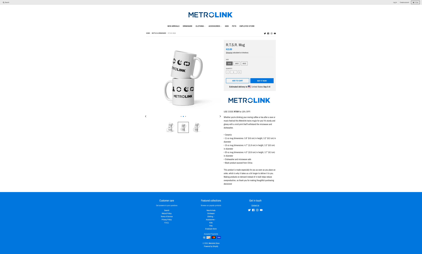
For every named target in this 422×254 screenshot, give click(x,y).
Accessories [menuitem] (214, 26)
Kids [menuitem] (227, 26)
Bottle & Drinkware (159, 33)
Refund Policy (167, 213)
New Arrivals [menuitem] (173, 26)
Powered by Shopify (211, 246)
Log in (395, 2)
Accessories (210, 219)
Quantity (229, 69)
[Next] (220, 116)
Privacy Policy (167, 219)
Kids (211, 222)
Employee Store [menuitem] (247, 26)
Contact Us (255, 205)
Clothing (210, 216)
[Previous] (146, 116)
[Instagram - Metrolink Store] (272, 33)
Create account (404, 2)
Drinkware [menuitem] (187, 26)
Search (166, 210)
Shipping (229, 52)
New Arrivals (211, 210)
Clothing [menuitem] (200, 26)
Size (227, 60)
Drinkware (211, 213)
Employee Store (211, 228)
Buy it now (262, 80)
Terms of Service (167, 216)
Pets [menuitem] (234, 26)
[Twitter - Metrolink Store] (265, 33)
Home (148, 33)
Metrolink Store (214, 243)
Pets (211, 225)
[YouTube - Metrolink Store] (275, 33)
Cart (416, 2)
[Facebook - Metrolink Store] (268, 33)
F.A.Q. (167, 222)
